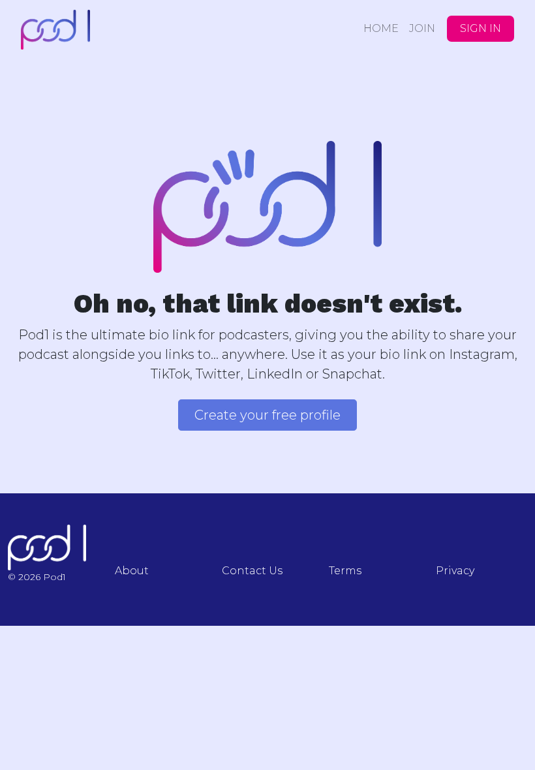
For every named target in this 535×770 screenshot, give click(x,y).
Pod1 (92, 30)
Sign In (480, 28)
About (132, 570)
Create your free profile (267, 415)
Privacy (455, 570)
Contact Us (252, 570)
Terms (345, 570)
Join (422, 28)
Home (381, 28)
